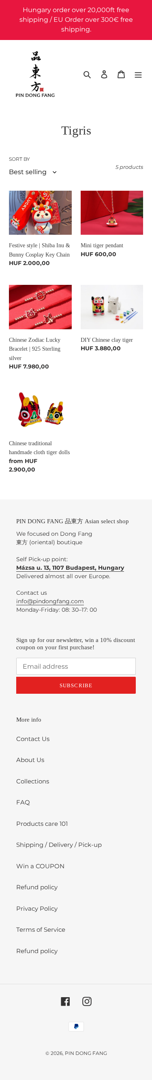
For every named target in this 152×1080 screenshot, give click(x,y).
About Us (30, 760)
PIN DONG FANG (86, 1053)
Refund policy (37, 887)
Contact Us (32, 739)
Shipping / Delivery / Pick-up (59, 844)
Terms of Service (40, 929)
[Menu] (138, 74)
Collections (32, 781)
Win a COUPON (40, 866)
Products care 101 (42, 823)
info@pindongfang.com (50, 601)
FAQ (23, 802)
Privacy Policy (37, 908)
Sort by (19, 159)
